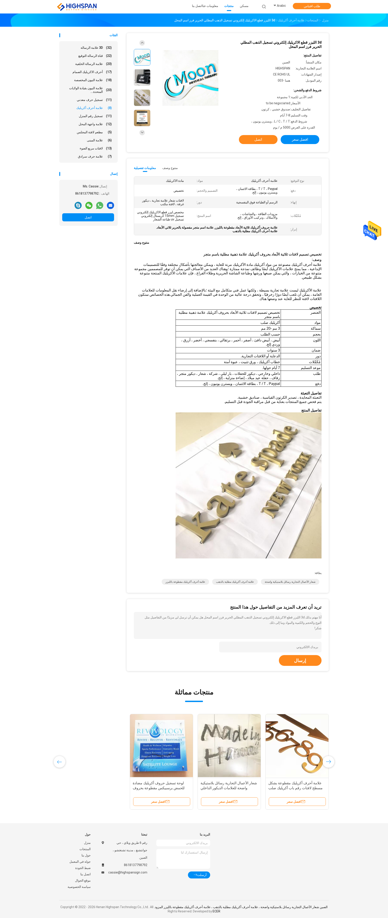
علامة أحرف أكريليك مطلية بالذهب (235, 581)
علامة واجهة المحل (95, 124)
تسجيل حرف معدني (94, 100)
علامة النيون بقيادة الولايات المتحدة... (90, 89)
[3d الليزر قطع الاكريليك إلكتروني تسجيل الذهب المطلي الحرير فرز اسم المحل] (190, 78)
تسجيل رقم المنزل (95, 116)
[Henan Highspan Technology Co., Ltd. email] (110, 205)
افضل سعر (300, 139)
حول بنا (86, 855)
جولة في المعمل (80, 861)
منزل (87, 843)
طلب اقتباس (312, 6)
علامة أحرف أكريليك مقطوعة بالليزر (185, 581)
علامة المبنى (99, 140)
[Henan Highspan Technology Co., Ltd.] (77, 6)
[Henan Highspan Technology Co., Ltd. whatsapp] (99, 205)
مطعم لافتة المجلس (94, 132)
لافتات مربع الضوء (96, 148)
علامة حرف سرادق (95, 156)
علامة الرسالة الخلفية (93, 64)
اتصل (88, 217)
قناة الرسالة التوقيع (95, 56)
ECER (216, 911)
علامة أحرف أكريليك (94, 108)
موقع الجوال (83, 880)
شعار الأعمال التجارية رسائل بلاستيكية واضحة (290, 581)
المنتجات (85, 849)
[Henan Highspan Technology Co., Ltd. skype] (78, 205)
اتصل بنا (85, 874)
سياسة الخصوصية (79, 887)
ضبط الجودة (83, 868)
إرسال (300, 660)
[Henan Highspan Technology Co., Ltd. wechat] (89, 205)
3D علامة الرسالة (96, 47)
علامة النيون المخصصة (93, 80)
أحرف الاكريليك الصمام (92, 72)
